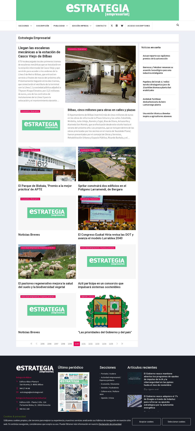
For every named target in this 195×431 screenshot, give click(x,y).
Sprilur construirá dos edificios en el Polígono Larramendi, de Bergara (102, 187)
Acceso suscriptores (139, 25)
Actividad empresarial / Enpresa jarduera (38, 248)
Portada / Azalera (108, 373)
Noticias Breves (29, 234)
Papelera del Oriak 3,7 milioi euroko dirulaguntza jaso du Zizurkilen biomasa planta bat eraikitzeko (157, 86)
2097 (56, 344)
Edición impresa (80, 25)
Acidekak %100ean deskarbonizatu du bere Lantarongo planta (154, 102)
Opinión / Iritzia (87, 296)
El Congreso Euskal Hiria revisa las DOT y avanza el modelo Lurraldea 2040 (105, 236)
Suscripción (42, 25)
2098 (63, 344)
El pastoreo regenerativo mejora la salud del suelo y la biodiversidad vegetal (45, 285)
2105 (111, 344)
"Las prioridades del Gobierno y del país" (105, 332)
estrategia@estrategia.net (31, 392)
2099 (70, 344)
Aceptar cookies (146, 421)
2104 (104, 344)
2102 (91, 344)
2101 (84, 344)
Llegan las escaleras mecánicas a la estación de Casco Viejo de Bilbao (39, 52)
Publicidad (59, 25)
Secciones (23, 25)
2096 (49, 344)
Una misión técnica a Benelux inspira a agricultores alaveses (157, 115)
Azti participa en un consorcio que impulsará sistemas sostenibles (100, 285)
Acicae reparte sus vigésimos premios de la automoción (156, 57)
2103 (97, 344)
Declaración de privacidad (110, 424)
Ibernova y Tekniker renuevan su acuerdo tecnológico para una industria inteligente (158, 70)
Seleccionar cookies (176, 421)
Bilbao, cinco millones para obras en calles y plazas (101, 110)
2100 (77, 344)
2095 (43, 344)
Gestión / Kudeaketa (110, 387)
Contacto (101, 25)
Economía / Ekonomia (77, 49)
